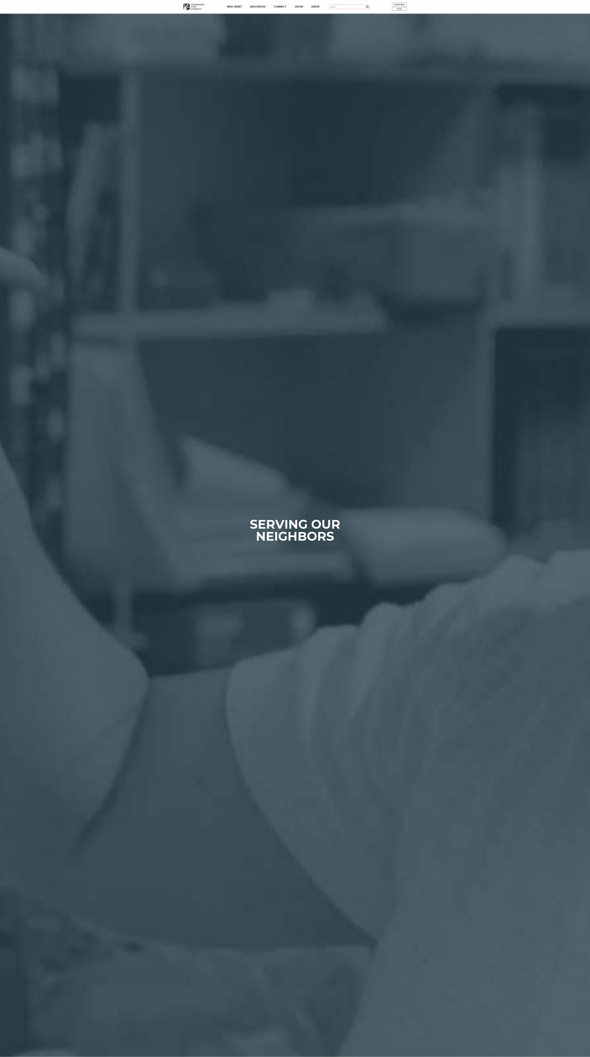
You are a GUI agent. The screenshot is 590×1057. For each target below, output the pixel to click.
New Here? (234, 6)
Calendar (399, 4)
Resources (258, 6)
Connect (280, 6)
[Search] (367, 7)
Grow (299, 6)
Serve (315, 6)
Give (399, 9)
